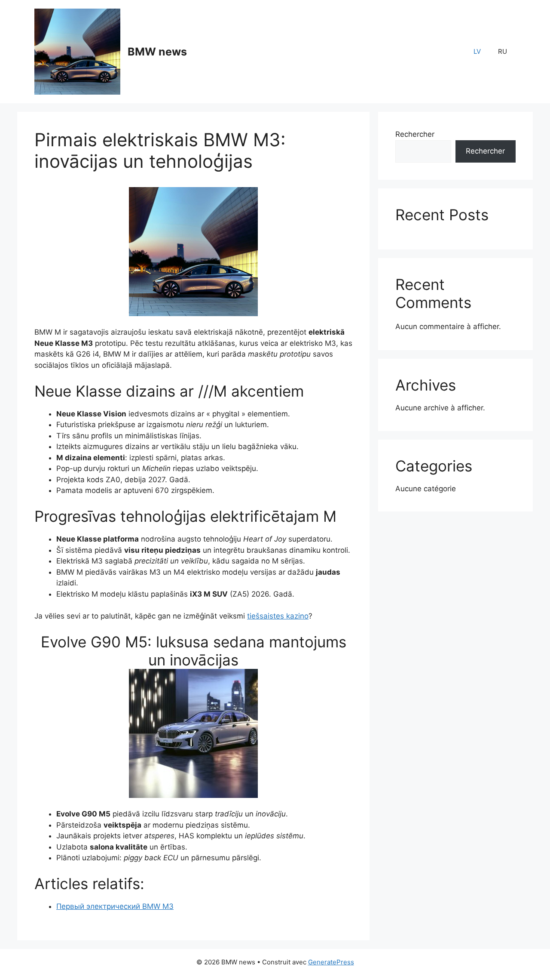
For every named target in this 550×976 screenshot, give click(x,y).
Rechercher (414, 134)
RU (502, 51)
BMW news (157, 51)
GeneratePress (331, 962)
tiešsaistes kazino (278, 616)
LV (477, 51)
